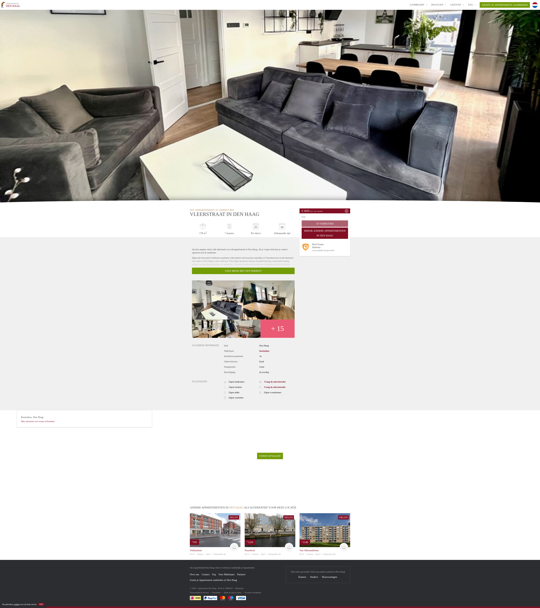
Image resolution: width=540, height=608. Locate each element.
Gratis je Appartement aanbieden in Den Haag (213, 580)
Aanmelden (417, 5)
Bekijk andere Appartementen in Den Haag (325, 233)
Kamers (302, 577)
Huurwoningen (329, 577)
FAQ (470, 5)
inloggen (437, 5)
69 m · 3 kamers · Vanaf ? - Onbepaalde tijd (263, 554)
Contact (206, 574)
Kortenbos (264, 351)
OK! (41, 604)
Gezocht (455, 5)
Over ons (194, 574)
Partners (241, 574)
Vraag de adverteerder (275, 382)
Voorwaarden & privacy (199, 593)
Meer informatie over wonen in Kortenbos (38, 421)
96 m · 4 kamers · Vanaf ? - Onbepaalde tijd (318, 554)
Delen (234, 517)
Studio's (314, 577)
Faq (214, 574)
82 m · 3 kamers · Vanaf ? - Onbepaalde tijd (208, 554)
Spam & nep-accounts (233, 593)
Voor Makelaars (226, 574)
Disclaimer (216, 593)
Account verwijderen (253, 593)
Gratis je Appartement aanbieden (505, 5)
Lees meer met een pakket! (243, 270)
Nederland (239, 588)
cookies (17, 604)
